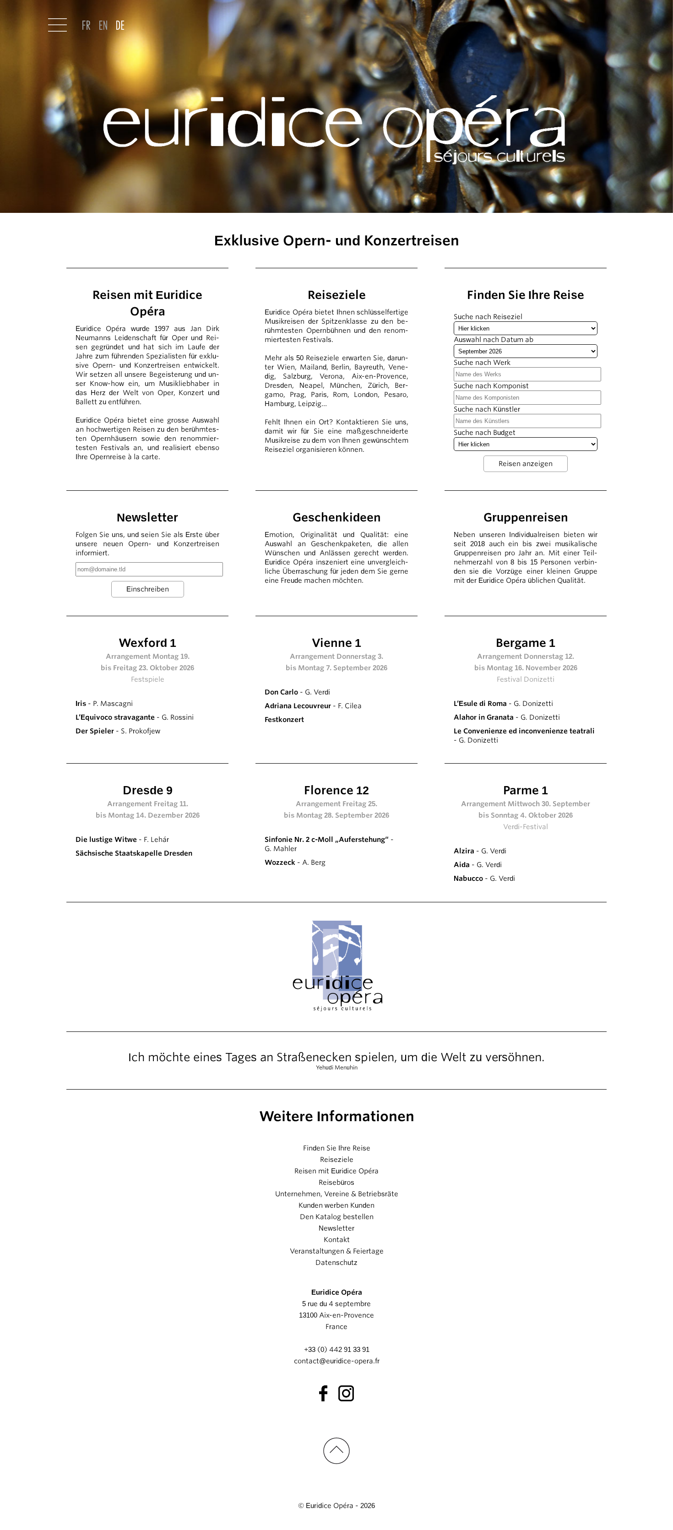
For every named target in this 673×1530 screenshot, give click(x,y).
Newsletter (336, 1228)
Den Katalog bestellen (337, 1217)
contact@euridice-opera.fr (337, 1361)
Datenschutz (336, 1263)
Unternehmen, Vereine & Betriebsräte (336, 1194)
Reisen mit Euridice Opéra (336, 1171)
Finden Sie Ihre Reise (336, 1148)
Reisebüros (336, 1182)
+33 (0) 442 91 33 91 (336, 1350)
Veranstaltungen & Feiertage (337, 1251)
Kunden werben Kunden (336, 1205)
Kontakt (337, 1240)
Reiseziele (336, 1160)
